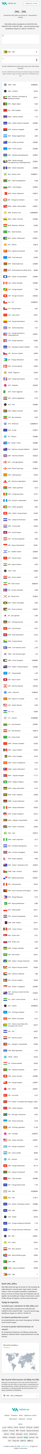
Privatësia (14, 1415)
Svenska (31, 1437)
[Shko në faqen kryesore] (9, 3)
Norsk (26, 1434)
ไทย (37, 1437)
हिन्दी (17, 1431)
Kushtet (29, 1419)
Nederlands (33, 1434)
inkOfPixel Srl (24, 1446)
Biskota (7, 1415)
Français (12, 1431)
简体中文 (23, 1441)
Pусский (19, 1437)
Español (5, 1431)
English (36, 1427)
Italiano (6, 1434)
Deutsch (22, 1427)
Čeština (10, 1427)
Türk (9, 1441)
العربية (4, 1427)
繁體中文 (30, 1441)
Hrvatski (22, 1431)
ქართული (19, 1434)
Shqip (26, 1437)
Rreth (21, 1415)
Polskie (5, 1437)
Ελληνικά (29, 1427)
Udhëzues (22, 1419)
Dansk (16, 1427)
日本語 (12, 1434)
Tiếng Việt (15, 1441)
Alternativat (13, 1419)
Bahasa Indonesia (33, 1431)
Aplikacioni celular (31, 3)
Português (12, 1437)
